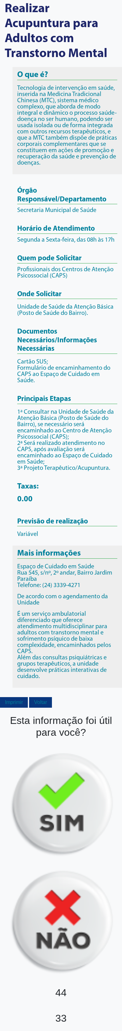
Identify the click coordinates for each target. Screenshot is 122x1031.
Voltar (40, 702)
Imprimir (14, 702)
